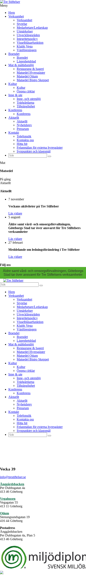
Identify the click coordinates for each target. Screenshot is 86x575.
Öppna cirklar (26, 91)
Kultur (12, 84)
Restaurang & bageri (30, 69)
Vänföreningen (27, 50)
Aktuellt (13, 117)
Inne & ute (15, 95)
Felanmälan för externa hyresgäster (40, 147)
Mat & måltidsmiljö (21, 65)
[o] (49, 156)
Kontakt (13, 132)
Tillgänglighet (26, 106)
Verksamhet (16, 16)
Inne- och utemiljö (29, 99)
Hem (11, 12)
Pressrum (23, 129)
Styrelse (22, 24)
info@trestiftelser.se (13, 477)
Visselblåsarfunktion (30, 42)
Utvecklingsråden (28, 35)
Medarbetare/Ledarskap (32, 27)
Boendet (13, 54)
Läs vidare (15, 213)
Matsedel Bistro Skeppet (33, 80)
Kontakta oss (25, 140)
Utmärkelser (25, 31)
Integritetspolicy (27, 39)
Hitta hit (22, 144)
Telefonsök (24, 136)
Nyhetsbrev (24, 125)
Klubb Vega (25, 46)
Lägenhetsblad (26, 61)
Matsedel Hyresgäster (31, 72)
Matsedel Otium (27, 76)
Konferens (15, 110)
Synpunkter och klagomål (34, 151)
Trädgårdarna (25, 102)
